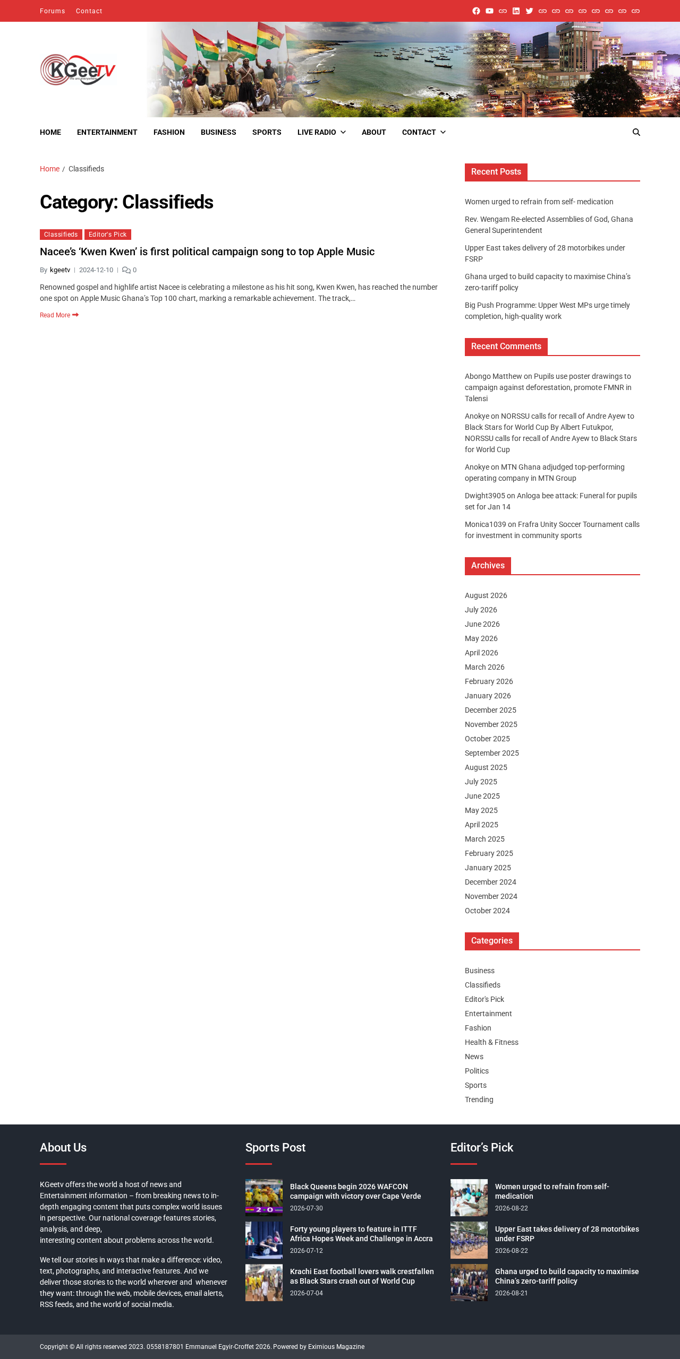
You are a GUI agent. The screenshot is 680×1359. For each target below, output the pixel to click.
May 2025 (481, 810)
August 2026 (486, 595)
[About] (635, 10)
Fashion (169, 132)
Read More (55, 314)
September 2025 (492, 753)
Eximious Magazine (336, 1347)
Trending (479, 1099)
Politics (477, 1071)
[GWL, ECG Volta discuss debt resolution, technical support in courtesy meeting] (542, 10)
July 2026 (481, 609)
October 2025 (487, 738)
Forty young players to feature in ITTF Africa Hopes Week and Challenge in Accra (361, 1234)
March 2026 (485, 667)
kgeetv (60, 270)
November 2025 (491, 724)
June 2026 (482, 624)
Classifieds (61, 234)
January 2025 (488, 867)
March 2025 (485, 839)
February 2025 (489, 853)
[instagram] (502, 10)
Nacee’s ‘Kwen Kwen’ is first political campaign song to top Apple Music (207, 251)
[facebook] (476, 10)
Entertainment (107, 132)
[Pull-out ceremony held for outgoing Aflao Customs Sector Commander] (582, 10)
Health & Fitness (491, 1042)
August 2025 (486, 767)
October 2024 (487, 910)
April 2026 (481, 652)
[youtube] (489, 10)
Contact (89, 11)
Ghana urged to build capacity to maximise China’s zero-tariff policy (567, 1276)
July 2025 (481, 781)
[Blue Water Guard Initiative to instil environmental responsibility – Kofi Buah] (609, 10)
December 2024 (490, 882)
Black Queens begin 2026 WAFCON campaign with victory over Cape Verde (355, 1191)
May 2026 (481, 638)
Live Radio (317, 132)
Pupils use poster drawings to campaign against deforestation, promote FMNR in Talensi (548, 387)
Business (218, 132)
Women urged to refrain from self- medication (539, 201)
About (374, 132)
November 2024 (491, 896)
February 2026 (489, 681)
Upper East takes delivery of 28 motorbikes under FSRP (567, 1234)
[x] (529, 10)
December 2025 (490, 710)
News (474, 1056)
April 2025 (481, 824)
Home (50, 132)
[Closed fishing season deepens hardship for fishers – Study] (555, 10)
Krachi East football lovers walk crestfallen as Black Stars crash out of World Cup (362, 1276)
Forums (52, 11)
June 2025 (482, 796)
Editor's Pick (108, 234)
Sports (267, 132)
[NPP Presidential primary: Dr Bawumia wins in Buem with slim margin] (622, 10)
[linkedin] (516, 10)
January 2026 (488, 695)
